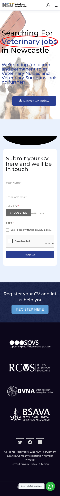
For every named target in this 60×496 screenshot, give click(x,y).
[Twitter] (20, 442)
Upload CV (12, 206)
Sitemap (44, 464)
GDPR (10, 223)
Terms (14, 464)
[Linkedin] (40, 442)
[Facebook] (30, 442)
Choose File (18, 212)
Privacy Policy (28, 464)
